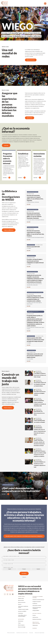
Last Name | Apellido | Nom (8, 563)
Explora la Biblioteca (8, 230)
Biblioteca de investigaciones (36, 623)
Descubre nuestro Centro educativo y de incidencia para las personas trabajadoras (24, 536)
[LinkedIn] (10, 594)
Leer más (6, 145)
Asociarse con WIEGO (22, 611)
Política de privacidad (11, 632)
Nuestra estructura (31, 59)
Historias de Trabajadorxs (39, 372)
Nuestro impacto (8, 407)
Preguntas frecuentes (37, 601)
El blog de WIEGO (36, 610)
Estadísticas (35, 603)
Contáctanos (20, 613)
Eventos (34, 615)
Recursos (35, 628)
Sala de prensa (35, 617)
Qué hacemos (29, 117)
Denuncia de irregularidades (39, 632)
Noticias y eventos (37, 613)
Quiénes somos (21, 596)
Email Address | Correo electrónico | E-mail (11, 556)
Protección (31, 632)
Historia (19, 604)
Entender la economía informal (38, 597)
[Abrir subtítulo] (46, 84)
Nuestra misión (21, 600)
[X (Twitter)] (5, 594)
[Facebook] (7, 594)
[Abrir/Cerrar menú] (45, 3)
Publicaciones (35, 625)
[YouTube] (13, 594)
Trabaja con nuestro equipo (23, 609)
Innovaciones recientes (37, 605)
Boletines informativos (37, 619)
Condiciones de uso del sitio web (21, 632)
